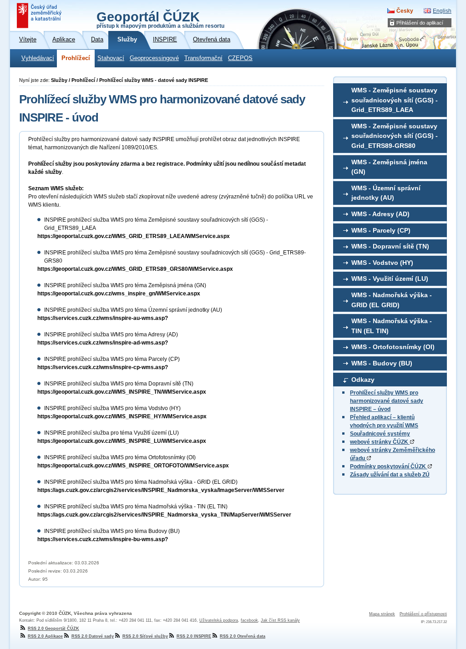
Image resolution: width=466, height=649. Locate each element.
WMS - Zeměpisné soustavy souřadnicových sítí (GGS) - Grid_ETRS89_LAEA (394, 99)
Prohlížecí (75, 58)
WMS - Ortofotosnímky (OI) (393, 346)
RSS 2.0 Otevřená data (242, 636)
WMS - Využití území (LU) (389, 278)
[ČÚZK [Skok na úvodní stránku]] (40, 15)
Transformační (203, 58)
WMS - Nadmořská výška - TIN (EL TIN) (391, 326)
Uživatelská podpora (218, 620)
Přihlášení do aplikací (419, 22)
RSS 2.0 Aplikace (45, 636)
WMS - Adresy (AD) (380, 214)
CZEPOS (240, 58)
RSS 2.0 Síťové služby (145, 636)
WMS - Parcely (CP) (380, 230)
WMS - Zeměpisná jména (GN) (389, 167)
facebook (249, 620)
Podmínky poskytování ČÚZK (388, 466)
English (442, 11)
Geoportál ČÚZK (160, 19)
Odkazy (363, 379)
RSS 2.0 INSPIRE (194, 636)
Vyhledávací (37, 58)
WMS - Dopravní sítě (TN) (390, 246)
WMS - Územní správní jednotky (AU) (385, 193)
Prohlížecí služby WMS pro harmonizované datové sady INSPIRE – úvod (386, 401)
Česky (404, 11)
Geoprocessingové (154, 58)
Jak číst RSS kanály (280, 620)
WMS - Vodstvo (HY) (382, 262)
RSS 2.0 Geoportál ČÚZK (53, 628)
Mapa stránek (382, 614)
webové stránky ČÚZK (380, 442)
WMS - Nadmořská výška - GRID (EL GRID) (391, 300)
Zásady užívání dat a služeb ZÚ (390, 475)
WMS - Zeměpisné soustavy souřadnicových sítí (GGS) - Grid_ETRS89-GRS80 (394, 135)
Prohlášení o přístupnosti (423, 614)
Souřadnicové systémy (380, 434)
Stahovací (110, 58)
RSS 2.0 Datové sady (92, 636)
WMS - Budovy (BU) (381, 363)
